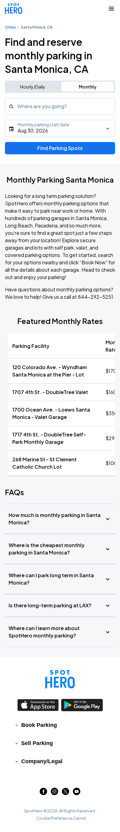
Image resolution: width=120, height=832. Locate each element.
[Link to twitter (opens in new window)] (65, 793)
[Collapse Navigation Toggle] (111, 8)
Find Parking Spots (60, 148)
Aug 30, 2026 (33, 130)
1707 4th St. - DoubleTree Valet (50, 392)
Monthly (88, 86)
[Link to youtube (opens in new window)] (76, 793)
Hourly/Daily (32, 86)
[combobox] (60, 106)
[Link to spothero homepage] (60, 679)
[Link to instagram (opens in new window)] (54, 793)
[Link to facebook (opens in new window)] (43, 793)
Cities (10, 27)
